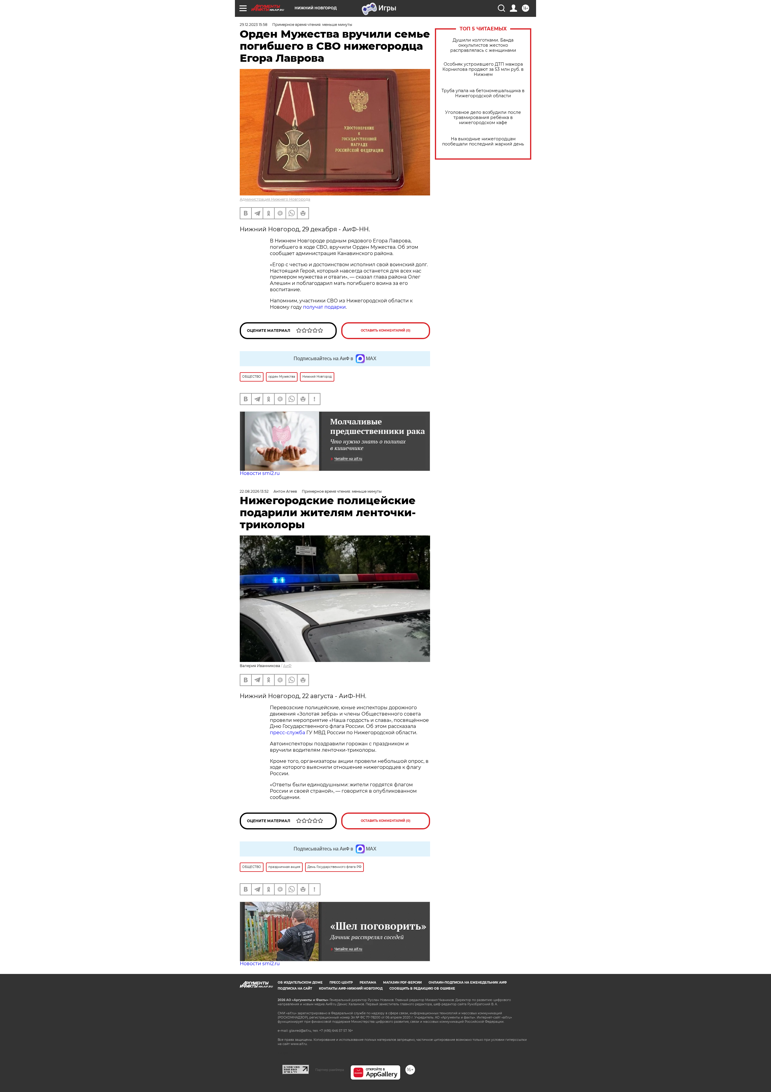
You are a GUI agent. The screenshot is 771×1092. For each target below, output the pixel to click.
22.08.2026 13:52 (254, 491)
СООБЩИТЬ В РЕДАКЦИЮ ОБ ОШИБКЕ (422, 989)
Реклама (368, 982)
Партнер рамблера (329, 1070)
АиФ (287, 665)
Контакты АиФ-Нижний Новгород (350, 989)
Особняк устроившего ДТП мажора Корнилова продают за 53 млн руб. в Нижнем (483, 69)
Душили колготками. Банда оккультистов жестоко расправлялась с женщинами (483, 45)
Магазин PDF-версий (402, 982)
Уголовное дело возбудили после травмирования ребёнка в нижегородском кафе (483, 117)
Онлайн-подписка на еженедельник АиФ (468, 982)
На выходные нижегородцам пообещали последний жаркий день (483, 141)
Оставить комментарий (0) (385, 330)
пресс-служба (287, 732)
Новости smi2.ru (260, 473)
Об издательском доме (300, 982)
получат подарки (324, 307)
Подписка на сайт (295, 989)
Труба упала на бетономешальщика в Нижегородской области (483, 93)
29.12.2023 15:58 (253, 24)
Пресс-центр (341, 982)
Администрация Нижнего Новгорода (275, 199)
